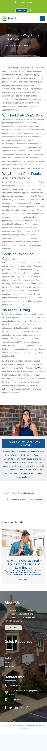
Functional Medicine (33, 571)
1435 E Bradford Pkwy (18, 691)
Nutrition (36, 572)
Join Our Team (10, 666)
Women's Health (35, 574)
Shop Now (21, 10)
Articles (7, 662)
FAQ (6, 654)
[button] (31, 10)
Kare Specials (9, 649)
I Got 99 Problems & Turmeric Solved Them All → (24, 500)
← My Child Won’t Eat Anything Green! (18, 493)
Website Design (31, 725)
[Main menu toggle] (42, 18)
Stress (8, 574)
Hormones (19, 572)
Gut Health (10, 572)
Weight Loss (23, 574)
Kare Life (8, 658)
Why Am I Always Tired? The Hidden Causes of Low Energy (23, 564)
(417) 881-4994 (25, 2)
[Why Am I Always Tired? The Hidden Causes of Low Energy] (23, 542)
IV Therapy (28, 572)
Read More (23, 580)
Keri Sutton (23, 45)
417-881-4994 (14, 685)
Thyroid (15, 574)
